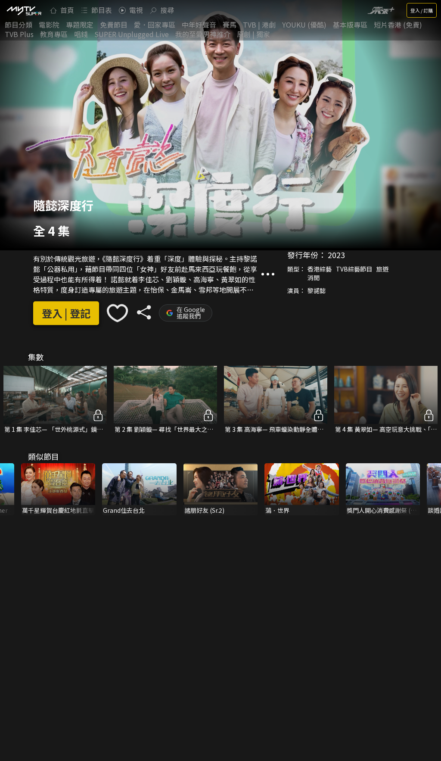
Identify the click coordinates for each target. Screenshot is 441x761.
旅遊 (382, 269)
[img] (23, 10)
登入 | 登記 (66, 313)
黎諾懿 (316, 291)
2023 (336, 255)
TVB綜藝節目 (354, 269)
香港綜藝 (319, 269)
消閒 (313, 278)
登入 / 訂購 (421, 10)
